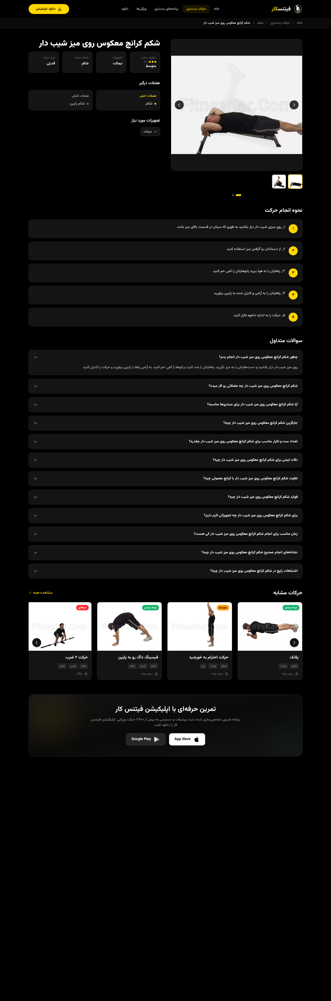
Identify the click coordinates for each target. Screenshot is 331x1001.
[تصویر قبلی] (294, 104)
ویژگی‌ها (141, 9)
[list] (165, 642)
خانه (216, 9)
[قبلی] (294, 642)
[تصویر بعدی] (179, 104)
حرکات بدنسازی (196, 9)
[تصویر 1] (295, 181)
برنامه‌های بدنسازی (166, 9)
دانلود (124, 9)
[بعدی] (36, 642)
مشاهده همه (42, 593)
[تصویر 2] (279, 181)
